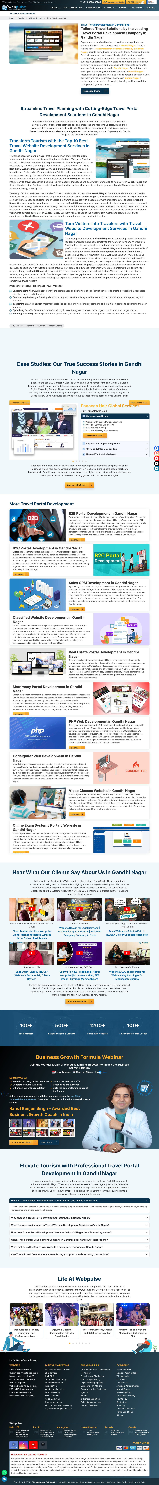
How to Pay (121, 1399)
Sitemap (120, 1415)
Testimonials (122, 1382)
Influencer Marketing (90, 1399)
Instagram (23, 1447)
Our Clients (121, 1379)
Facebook (14, 1447)
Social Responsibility (125, 1395)
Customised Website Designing (23, 1373)
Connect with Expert (93, 435)
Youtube (33, 1447)
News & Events (123, 1389)
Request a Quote (91, 91)
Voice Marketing (52, 1399)
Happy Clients (55, 326)
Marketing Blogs (123, 1392)
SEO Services (51, 1373)
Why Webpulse (123, 1376)
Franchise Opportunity (115, 2)
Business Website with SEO (21, 1376)
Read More (75, 540)
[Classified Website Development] (121, 629)
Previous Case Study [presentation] (21, 402)
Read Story (46, 1142)
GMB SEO (49, 1376)
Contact (151, 8)
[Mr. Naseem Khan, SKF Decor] (79, 953)
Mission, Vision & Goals (126, 1373)
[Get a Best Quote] (4, 1479)
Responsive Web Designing (21, 1395)
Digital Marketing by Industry (58, 1408)
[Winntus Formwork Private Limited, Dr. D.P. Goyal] (31, 909)
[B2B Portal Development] (38, 525)
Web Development (17, 1382)
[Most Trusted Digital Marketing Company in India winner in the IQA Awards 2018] (68, 1123)
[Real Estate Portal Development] (38, 664)
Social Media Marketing (55, 1379)
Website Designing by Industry (23, 1386)
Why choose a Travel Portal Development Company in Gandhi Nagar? (50, 1217)
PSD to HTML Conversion (21, 1389)
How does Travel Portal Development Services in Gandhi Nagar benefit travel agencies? (61, 1232)
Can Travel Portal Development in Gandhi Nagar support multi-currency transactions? (60, 1254)
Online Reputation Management (95, 1369)
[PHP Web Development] (38, 733)
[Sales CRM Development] (38, 595)
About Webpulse (123, 1369)
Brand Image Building (90, 1379)
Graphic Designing (89, 1405)
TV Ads (84, 1395)
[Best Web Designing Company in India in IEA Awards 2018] (42, 1123)
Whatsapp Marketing (54, 1389)
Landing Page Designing (20, 1392)
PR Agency (86, 1373)
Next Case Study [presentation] (138, 402)
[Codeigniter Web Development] (121, 768)
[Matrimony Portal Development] (121, 698)
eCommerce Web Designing (22, 1379)
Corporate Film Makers (91, 1386)
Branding (120, 1405)
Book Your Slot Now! (21, 1142)
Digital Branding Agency (92, 1382)
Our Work (137, 8)
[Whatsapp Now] (4, 1472)
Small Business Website (20, 1369)
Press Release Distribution (92, 1376)
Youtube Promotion (54, 1382)
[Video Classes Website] (38, 802)
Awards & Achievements (127, 1386)
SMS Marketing (52, 1395)
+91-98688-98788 (91, 2)
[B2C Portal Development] (121, 560)
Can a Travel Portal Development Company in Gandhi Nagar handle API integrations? (59, 1239)
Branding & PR (93, 8)
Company (123, 8)
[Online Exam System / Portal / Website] (121, 837)
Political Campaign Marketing (58, 1405)
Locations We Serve (125, 1408)
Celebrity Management (91, 1402)
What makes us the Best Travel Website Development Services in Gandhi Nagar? (57, 1247)
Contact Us (121, 1402)
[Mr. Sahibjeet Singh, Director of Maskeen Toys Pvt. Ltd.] (127, 909)
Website (55, 8)
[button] (115, 416)
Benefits (30, 326)
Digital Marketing (73, 8)
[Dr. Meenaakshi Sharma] (127, 953)
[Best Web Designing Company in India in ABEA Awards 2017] (16, 1123)
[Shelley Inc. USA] (31, 953)
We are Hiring (134, 2)
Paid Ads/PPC (51, 1386)
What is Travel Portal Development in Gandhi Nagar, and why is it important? (54, 1200)
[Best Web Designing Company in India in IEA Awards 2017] (29, 1123)
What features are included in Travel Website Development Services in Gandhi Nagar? (60, 1225)
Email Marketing (52, 1392)
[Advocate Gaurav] (79, 909)
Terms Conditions (124, 1412)
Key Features (17, 326)
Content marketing (54, 1402)
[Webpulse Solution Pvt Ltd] (14, 8)
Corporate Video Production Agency (94, 1391)
